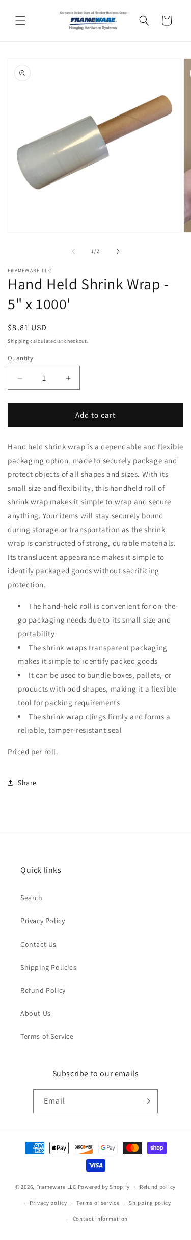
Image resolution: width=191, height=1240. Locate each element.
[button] (20, 20)
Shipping (18, 341)
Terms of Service (47, 1036)
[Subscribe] (146, 1101)
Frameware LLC (56, 1186)
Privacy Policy (42, 920)
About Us (35, 1013)
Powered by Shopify (104, 1186)
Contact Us (38, 944)
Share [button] (27, 782)
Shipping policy (150, 1202)
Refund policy (158, 1186)
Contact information (100, 1218)
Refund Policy (43, 990)
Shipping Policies (48, 967)
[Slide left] (73, 251)
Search (31, 897)
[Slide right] (118, 251)
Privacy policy (48, 1202)
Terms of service (97, 1202)
